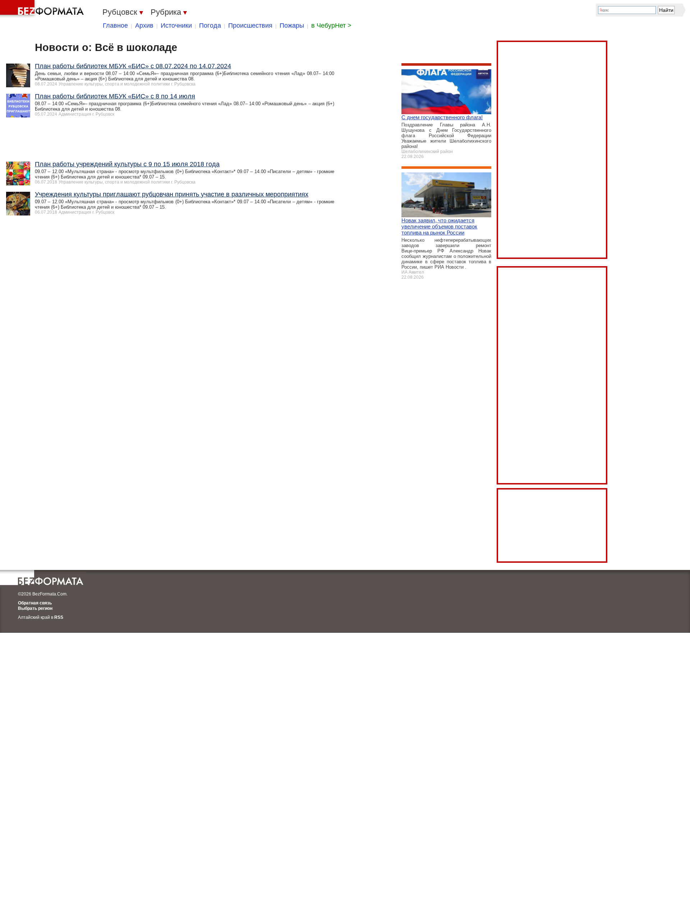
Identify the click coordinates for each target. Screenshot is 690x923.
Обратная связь (35, 603)
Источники (176, 25)
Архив (144, 25)
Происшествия (250, 25)
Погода (210, 25)
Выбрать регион (35, 608)
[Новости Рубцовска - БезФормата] (43, 9)
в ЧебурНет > (331, 25)
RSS (58, 617)
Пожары (292, 25)
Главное (115, 25)
